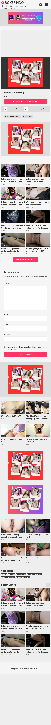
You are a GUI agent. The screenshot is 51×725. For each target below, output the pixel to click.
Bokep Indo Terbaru (35, 574)
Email (6, 324)
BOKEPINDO (14, 2)
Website (7, 334)
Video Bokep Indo (24, 577)
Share (45, 109)
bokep (13, 574)
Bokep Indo (22, 574)
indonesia (28, 116)
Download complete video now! (26, 101)
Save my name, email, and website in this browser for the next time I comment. (25, 348)
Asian (5, 574)
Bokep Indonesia (13, 116)
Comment (7, 284)
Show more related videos (25, 259)
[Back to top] (46, 720)
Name (6, 314)
